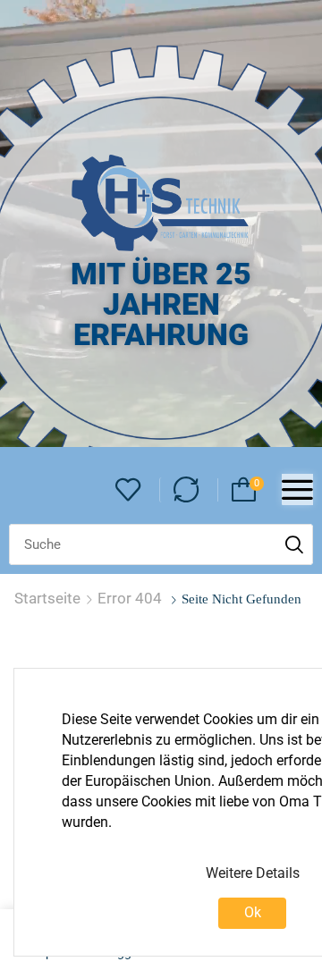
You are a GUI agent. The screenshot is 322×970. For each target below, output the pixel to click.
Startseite (47, 598)
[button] (128, 490)
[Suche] (294, 544)
